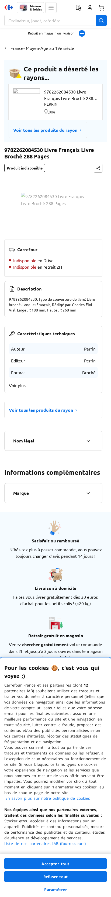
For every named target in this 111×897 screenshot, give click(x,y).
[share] (98, 168)
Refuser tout (55, 876)
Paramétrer (55, 889)
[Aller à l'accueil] (8, 7)
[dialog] (55, 777)
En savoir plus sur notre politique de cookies (47, 798)
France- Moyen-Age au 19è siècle (42, 48)
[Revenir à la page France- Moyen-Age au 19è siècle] (6, 48)
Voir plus (17, 385)
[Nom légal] (88, 440)
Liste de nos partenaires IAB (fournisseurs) (45, 843)
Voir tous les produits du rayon (45, 130)
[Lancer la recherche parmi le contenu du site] (101, 20)
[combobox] (55, 20)
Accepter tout (55, 863)
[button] (51, 7)
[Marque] (88, 493)
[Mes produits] (78, 7)
